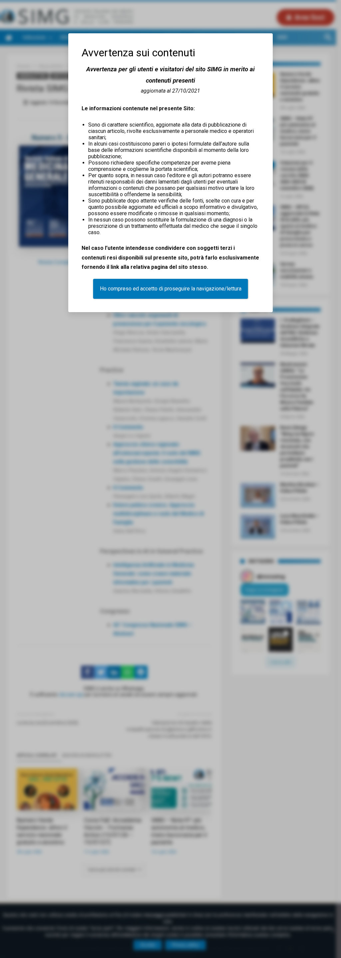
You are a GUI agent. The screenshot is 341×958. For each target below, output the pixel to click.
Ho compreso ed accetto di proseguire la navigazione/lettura (170, 288)
